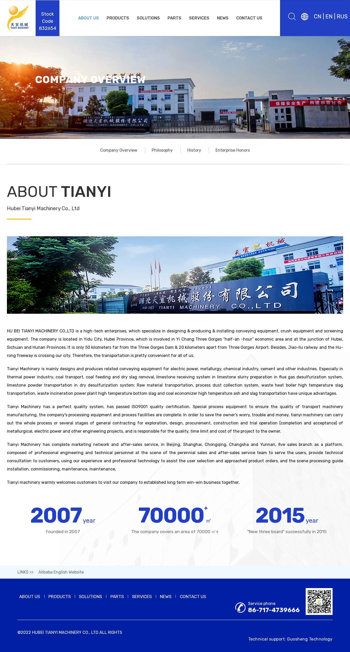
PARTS (174, 18)
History (194, 150)
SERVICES (199, 18)
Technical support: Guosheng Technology (290, 639)
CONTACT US (249, 18)
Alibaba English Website (61, 572)
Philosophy (162, 150)
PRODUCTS (118, 18)
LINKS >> (25, 572)
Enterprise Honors (232, 150)
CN (317, 16)
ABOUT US (88, 18)
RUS (342, 16)
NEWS (223, 18)
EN (329, 16)
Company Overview (118, 150)
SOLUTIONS (148, 18)
